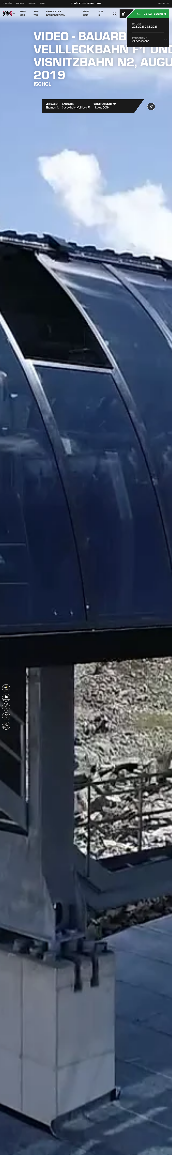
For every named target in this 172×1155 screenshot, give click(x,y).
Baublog (163, 3)
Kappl (32, 3)
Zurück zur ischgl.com (86, 3)
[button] (115, 13)
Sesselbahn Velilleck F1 (76, 107)
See (42, 3)
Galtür (7, 3)
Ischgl (20, 3)
